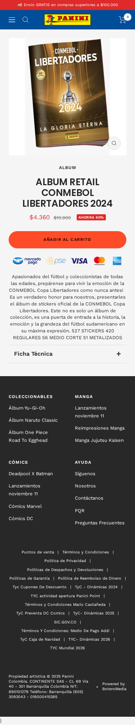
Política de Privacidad (65, 560)
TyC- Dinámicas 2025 (93, 613)
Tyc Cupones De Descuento (40, 587)
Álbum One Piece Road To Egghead (28, 436)
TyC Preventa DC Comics (40, 613)
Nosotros (85, 485)
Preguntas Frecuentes (100, 522)
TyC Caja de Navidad (40, 639)
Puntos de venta (38, 552)
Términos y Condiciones (85, 552)
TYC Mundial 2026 (67, 648)
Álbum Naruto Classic (33, 420)
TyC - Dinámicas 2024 (96, 587)
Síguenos (85, 473)
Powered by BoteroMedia (114, 686)
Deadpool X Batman (31, 473)
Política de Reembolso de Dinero (89, 578)
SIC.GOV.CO (65, 622)
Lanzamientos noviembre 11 (91, 411)
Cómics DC (21, 518)
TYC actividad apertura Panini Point (65, 596)
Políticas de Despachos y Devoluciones (65, 569)
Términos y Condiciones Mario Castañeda (65, 604)
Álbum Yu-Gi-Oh (27, 408)
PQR (80, 510)
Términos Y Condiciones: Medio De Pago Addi (65, 630)
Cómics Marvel (25, 506)
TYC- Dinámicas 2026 (89, 639)
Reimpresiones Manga (100, 428)
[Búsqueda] (25, 20)
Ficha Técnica (67, 353)
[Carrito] (122, 19)
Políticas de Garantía (29, 578)
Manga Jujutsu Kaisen (99, 440)
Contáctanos (89, 498)
